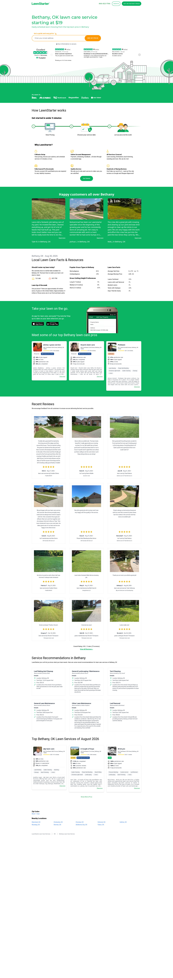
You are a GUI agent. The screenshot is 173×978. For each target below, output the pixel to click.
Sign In (116, 3)
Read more (62, 238)
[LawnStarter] (41, 3)
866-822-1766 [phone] (104, 4)
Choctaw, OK (80, 822)
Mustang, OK (36, 825)
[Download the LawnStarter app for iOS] (38, 324)
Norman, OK (57, 825)
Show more (62, 376)
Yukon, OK (101, 825)
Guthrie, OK (123, 822)
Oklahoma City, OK (81, 825)
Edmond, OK (101, 822)
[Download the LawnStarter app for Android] (52, 324)
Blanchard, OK (36, 822)
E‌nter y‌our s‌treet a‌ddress (44, 38)
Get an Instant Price (131, 3)
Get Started (86, 178)
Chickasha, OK (58, 822)
